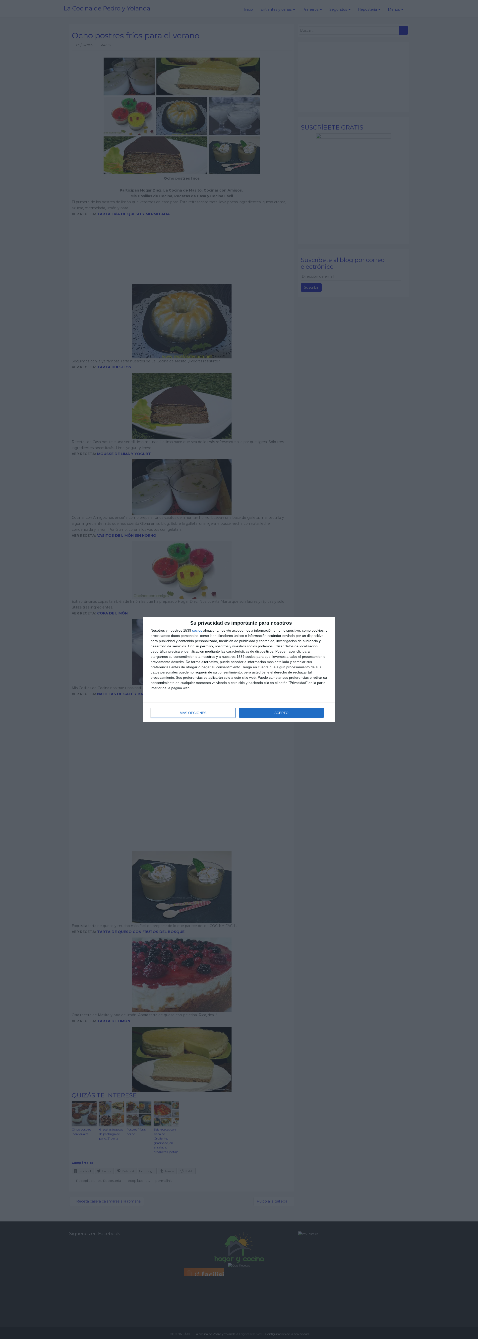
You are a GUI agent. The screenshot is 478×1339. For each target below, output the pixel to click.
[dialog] (239, 669)
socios (197, 630)
